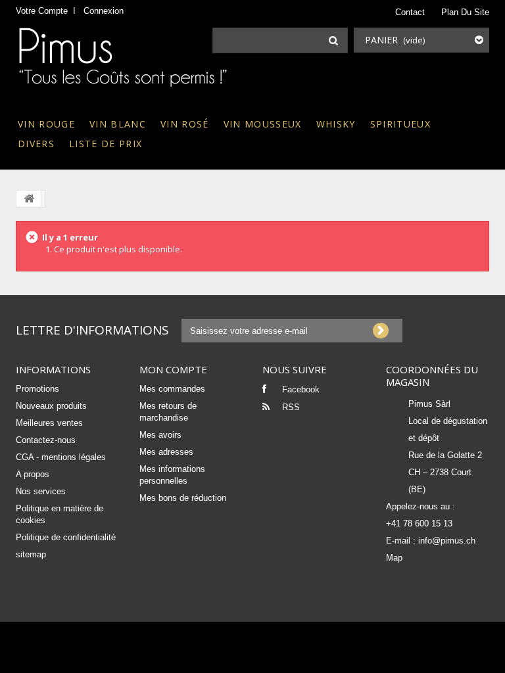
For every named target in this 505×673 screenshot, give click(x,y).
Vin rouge (46, 124)
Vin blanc (117, 124)
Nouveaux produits (51, 406)
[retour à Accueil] (28, 198)
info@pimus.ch (446, 540)
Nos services (41, 491)
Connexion (104, 11)
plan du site (465, 12)
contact (410, 12)
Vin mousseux (263, 124)
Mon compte (173, 369)
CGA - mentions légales (61, 457)
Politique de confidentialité (66, 537)
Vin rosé (184, 124)
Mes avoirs (160, 435)
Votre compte (42, 11)
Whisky (336, 124)
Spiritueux (400, 124)
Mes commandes (172, 389)
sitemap (31, 554)
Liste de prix (105, 143)
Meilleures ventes (49, 423)
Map (394, 558)
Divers (36, 143)
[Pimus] (122, 60)
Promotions (37, 389)
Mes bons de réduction (182, 498)
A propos (32, 474)
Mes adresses (166, 452)
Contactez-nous (46, 440)
